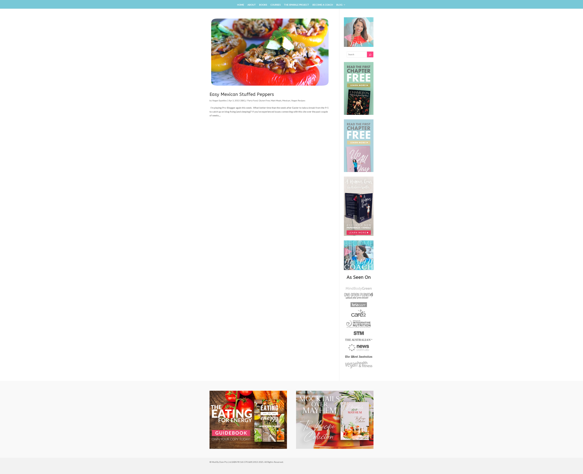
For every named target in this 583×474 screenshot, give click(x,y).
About (251, 5)
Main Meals (276, 100)
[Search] (370, 54)
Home (240, 5)
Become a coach (322, 5)
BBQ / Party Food (249, 100)
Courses (275, 5)
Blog (339, 5)
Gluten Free (264, 100)
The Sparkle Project (296, 5)
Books (263, 5)
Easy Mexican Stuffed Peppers (242, 94)
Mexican (286, 100)
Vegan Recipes (298, 100)
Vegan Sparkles (219, 100)
